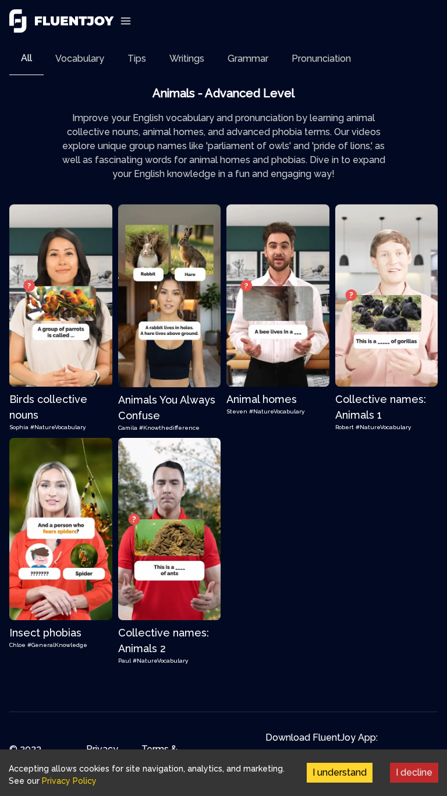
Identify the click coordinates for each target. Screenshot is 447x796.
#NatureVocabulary (58, 427)
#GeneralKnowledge (57, 645)
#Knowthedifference (169, 427)
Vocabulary (79, 58)
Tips (136, 58)
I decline (414, 772)
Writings (186, 58)
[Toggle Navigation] (125, 21)
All (26, 57)
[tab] (26, 58)
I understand (340, 772)
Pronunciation (321, 58)
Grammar (248, 58)
